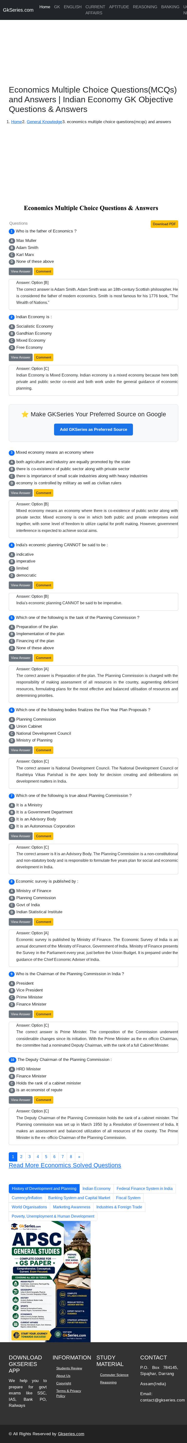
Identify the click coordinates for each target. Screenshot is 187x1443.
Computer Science (114, 1375)
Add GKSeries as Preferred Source (93, 429)
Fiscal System (128, 1198)
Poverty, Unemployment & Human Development (53, 1216)
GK (57, 7)
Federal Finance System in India (145, 1189)
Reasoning (108, 1382)
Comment (43, 271)
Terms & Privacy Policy (68, 1393)
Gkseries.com (71, 1434)
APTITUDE (119, 7)
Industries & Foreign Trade (119, 1207)
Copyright (63, 1383)
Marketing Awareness (71, 1207)
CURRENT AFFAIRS (95, 10)
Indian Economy (97, 1189)
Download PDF (164, 224)
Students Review (69, 1368)
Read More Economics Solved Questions (65, 1165)
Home (44, 7)
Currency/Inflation (27, 1198)
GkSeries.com (18, 10)
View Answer (20, 271)
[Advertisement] (93, 51)
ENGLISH (73, 7)
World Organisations (29, 1207)
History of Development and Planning (44, 1189)
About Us (63, 1376)
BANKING (170, 7)
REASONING (145, 7)
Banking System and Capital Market (79, 1198)
